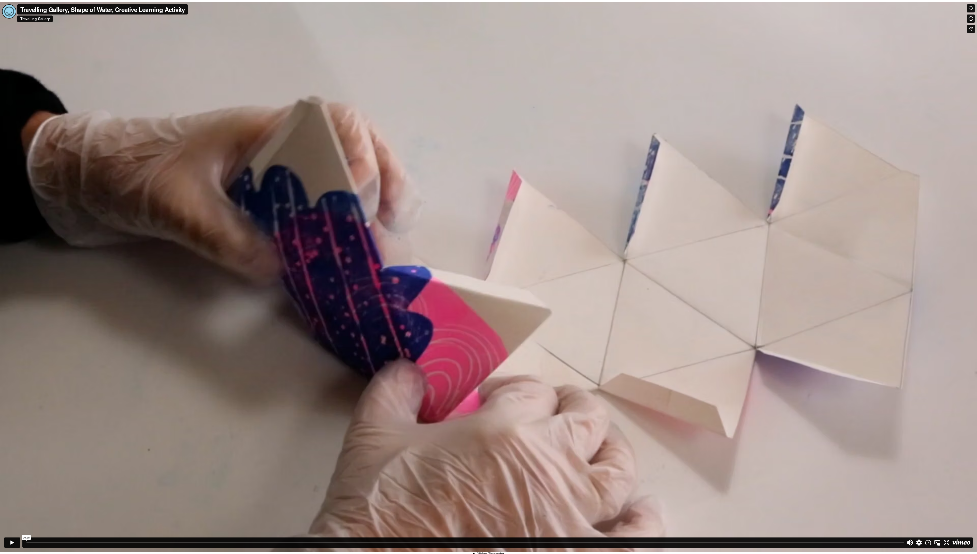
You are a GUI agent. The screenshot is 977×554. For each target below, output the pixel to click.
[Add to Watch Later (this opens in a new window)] (971, 18)
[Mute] (910, 542)
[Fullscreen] (946, 542)
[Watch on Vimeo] (961, 542)
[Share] (971, 29)
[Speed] (928, 542)
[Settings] (919, 542)
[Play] (12, 542)
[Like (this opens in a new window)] (971, 8)
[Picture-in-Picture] (937, 542)
